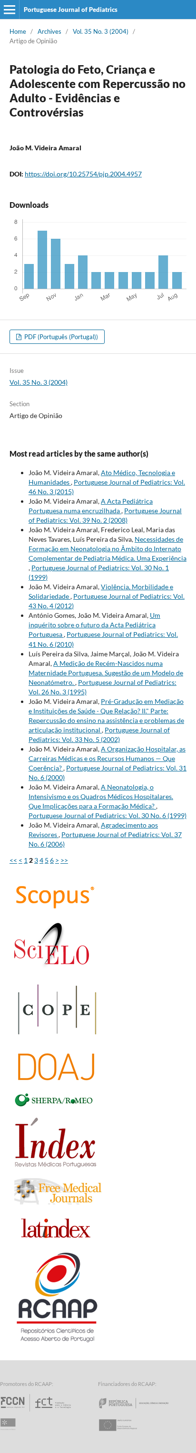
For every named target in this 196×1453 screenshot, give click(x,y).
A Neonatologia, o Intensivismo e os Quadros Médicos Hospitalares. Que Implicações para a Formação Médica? (101, 796)
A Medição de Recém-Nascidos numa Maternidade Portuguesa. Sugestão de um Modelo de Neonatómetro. (106, 672)
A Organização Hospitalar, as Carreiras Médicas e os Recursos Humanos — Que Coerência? (107, 758)
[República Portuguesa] (141, 1411)
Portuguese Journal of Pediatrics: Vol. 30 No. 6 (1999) (107, 815)
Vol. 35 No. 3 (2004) (100, 31)
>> (64, 860)
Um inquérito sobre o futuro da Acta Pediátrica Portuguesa (94, 624)
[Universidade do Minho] (9, 1434)
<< (13, 860)
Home (18, 31)
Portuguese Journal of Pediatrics (71, 9)
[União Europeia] (126, 1434)
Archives (49, 31)
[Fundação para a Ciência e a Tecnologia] (37, 1411)
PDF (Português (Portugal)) (60, 337)
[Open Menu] (9, 9)
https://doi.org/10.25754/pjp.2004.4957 (83, 174)
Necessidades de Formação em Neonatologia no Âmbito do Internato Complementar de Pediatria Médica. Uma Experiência (107, 548)
